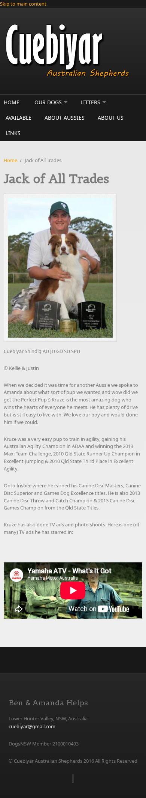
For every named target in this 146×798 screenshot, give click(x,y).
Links (13, 133)
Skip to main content (23, 3)
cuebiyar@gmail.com (32, 726)
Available (18, 117)
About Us (111, 117)
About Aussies (65, 117)
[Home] (73, 51)
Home (11, 102)
